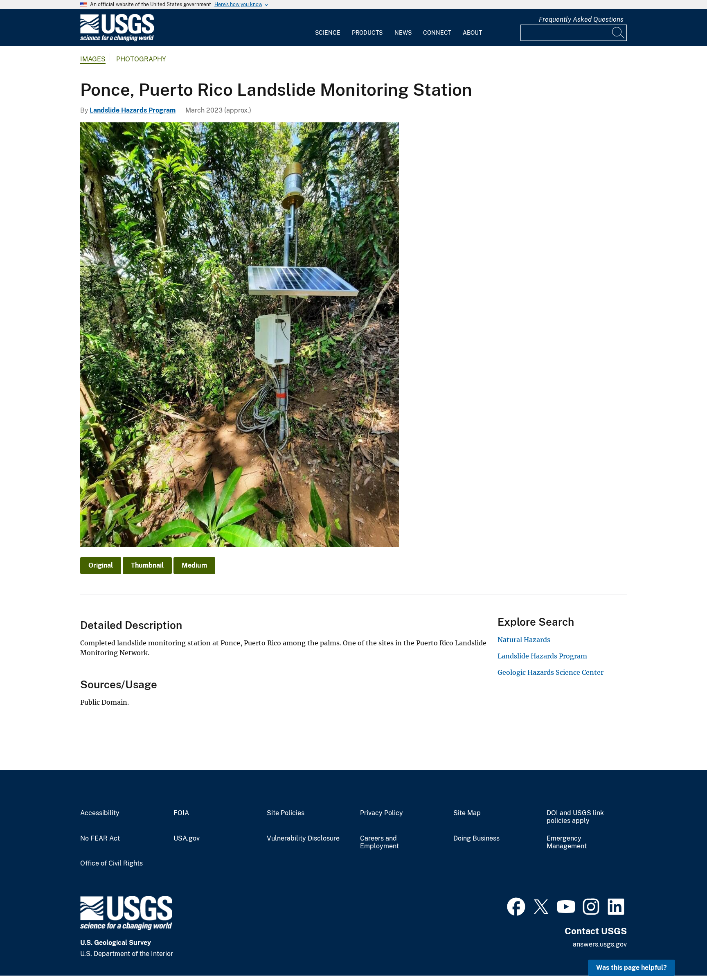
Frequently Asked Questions (581, 19)
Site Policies (285, 813)
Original (100, 565)
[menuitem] (327, 28)
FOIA (181, 813)
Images (93, 59)
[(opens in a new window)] (516, 905)
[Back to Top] (677, 946)
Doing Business (476, 838)
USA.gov (186, 838)
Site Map (467, 813)
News (403, 32)
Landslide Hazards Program (133, 110)
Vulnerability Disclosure (303, 838)
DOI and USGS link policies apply (575, 817)
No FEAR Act (100, 838)
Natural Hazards (524, 640)
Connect (437, 32)
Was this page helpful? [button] (631, 967)
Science (327, 32)
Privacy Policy (381, 813)
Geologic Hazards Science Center (550, 672)
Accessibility (99, 813)
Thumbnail (147, 565)
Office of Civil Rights (111, 863)
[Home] (117, 39)
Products (367, 32)
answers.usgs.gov (600, 944)
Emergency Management (567, 842)
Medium (194, 565)
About (472, 32)
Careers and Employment (379, 842)
